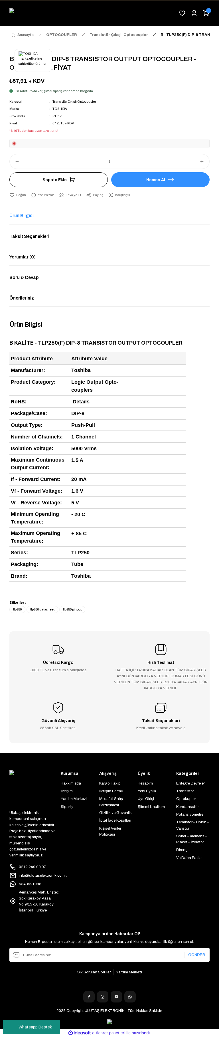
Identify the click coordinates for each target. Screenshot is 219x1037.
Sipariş (67, 806)
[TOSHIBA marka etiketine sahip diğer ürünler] (33, 60)
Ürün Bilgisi (21, 215)
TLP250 (80, 552)
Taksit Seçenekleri (29, 236)
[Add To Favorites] (17, 195)
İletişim (67, 791)
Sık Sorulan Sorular (94, 972)
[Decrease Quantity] (14, 161)
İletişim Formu (111, 791)
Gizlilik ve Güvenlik (115, 812)
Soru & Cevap (24, 277)
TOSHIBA (59, 108)
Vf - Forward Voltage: (36, 491)
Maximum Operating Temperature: (35, 537)
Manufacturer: (28, 370)
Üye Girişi (146, 799)
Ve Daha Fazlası (190, 858)
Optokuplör (186, 799)
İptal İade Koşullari (115, 820)
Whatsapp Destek (35, 1027)
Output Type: (26, 425)
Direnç (181, 850)
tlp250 (17, 609)
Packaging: (24, 564)
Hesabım (145, 783)
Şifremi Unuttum (151, 806)
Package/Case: (29, 413)
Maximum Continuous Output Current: (37, 463)
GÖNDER (196, 955)
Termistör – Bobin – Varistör (192, 825)
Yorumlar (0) (22, 256)
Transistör (185, 791)
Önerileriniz (21, 298)
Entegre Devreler (190, 783)
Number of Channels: (37, 437)
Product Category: (33, 382)
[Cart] (206, 13)
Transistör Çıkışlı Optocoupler (74, 101)
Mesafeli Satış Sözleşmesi (111, 802)
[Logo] (91, 13)
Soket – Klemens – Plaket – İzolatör (191, 839)
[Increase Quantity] (204, 161)
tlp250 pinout (72, 609)
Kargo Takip (110, 783)
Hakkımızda (71, 783)
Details (81, 402)
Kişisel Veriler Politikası (110, 831)
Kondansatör (187, 806)
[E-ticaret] (108, 1032)
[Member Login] (194, 13)
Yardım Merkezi (74, 799)
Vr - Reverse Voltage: (36, 503)
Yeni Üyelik (147, 791)
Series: (19, 552)
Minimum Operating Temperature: (35, 518)
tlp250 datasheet (42, 609)
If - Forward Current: (35, 479)
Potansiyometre (189, 814)
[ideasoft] (79, 1033)
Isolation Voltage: (32, 448)
